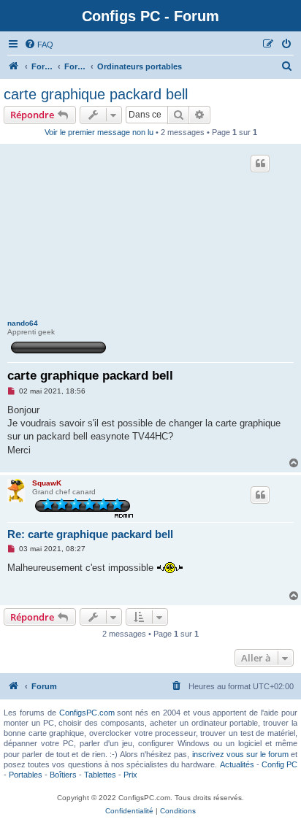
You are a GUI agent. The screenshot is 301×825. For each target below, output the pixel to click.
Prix (130, 774)
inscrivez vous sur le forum (240, 754)
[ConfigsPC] (13, 66)
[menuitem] (38, 44)
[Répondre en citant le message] (260, 163)
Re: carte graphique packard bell (90, 534)
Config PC (279, 764)
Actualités (237, 764)
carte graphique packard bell (96, 94)
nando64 (22, 323)
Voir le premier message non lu (99, 132)
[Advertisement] (150, 233)
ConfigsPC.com (87, 712)
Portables (25, 774)
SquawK (46, 483)
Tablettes (100, 774)
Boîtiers (63, 774)
